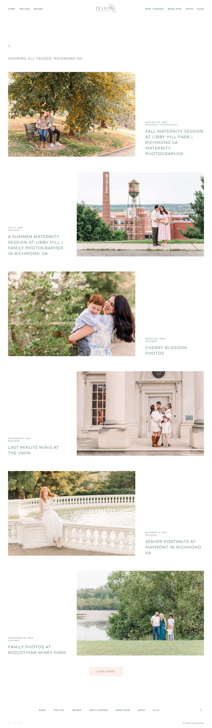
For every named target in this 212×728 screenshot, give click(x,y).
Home (11, 9)
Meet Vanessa (154, 9)
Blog (200, 9)
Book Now (175, 9)
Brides (38, 9)
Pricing (24, 9)
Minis (189, 9)
